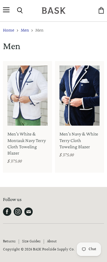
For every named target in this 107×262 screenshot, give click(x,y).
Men (25, 30)
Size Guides (31, 241)
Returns (9, 241)
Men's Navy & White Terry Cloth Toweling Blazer (78, 140)
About (52, 241)
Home (8, 30)
